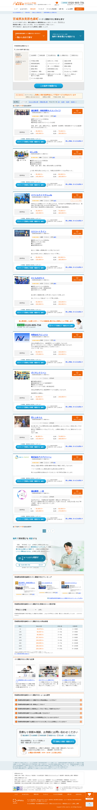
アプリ (51, 783)
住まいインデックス (32, 781)
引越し (23, 775)
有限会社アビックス (39, 335)
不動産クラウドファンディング (52, 775)
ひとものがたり (37, 278)
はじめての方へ (24, 9)
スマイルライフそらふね (41, 195)
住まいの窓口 (17, 781)
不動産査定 (48, 779)
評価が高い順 (44, 102)
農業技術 (76, 775)
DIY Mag (46, 783)
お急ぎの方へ (79, 9)
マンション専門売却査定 (57, 779)
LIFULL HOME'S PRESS (38, 783)
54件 (33, 594)
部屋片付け (75, 55)
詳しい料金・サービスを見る (73, 141)
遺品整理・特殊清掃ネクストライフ (46, 110)
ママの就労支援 (40, 775)
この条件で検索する (48, 86)
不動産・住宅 (17, 775)
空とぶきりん (36, 417)
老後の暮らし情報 (69, 775)
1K (59, 102)
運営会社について (67, 803)
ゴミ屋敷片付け (63, 55)
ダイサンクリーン (38, 373)
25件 (56, 592)
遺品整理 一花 (37, 491)
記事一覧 (61, 9)
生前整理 (33, 55)
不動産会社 (69, 781)
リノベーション (41, 779)
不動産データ (57, 783)
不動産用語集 (17, 783)
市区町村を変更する (21, 46)
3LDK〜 (73, 102)
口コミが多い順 (33, 102)
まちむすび (75, 781)
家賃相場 (64, 781)
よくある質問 (69, 9)
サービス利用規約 (31, 803)
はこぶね (34, 152)
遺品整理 (62, 775)
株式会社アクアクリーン (41, 457)
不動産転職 (63, 783)
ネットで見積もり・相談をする (63, 325)
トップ (15, 9)
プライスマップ (41, 781)
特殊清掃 (42, 55)
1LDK (62, 102)
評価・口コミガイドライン (55, 803)
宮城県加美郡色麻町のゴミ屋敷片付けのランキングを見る (66, 598)
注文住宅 (35, 779)
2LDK (67, 102)
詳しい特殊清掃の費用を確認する (21, 653)
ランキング (41, 9)
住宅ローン (24, 781)
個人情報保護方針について (42, 803)
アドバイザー (73, 779)
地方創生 (34, 775)
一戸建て (30, 779)
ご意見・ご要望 (75, 803)
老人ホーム (28, 775)
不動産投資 (66, 779)
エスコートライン (38, 231)
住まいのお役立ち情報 (26, 783)
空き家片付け (52, 55)
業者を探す (33, 9)
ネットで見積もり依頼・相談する (31, 142)
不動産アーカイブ (50, 781)
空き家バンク (58, 781)
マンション (24, 779)
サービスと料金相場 (51, 9)
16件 (79, 593)
